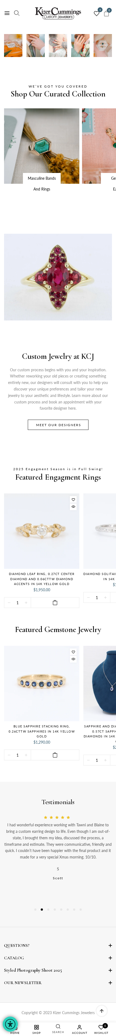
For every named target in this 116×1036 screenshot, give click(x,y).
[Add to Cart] (55, 602)
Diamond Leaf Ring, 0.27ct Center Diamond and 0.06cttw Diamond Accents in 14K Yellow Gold (41, 579)
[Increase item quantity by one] (26, 602)
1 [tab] (35, 909)
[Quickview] (73, 506)
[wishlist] (96, 14)
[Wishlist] (73, 499)
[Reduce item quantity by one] (9, 602)
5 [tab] (61, 909)
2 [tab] (42, 909)
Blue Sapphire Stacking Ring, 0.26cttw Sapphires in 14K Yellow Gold (42, 731)
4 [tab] (55, 909)
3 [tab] (48, 909)
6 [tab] (68, 909)
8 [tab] (81, 909)
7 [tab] (74, 909)
